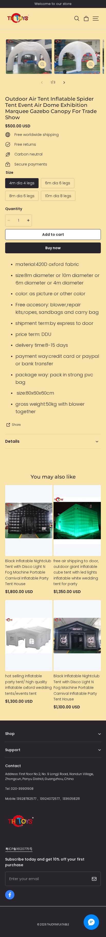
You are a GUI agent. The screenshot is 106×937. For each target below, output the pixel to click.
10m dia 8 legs (58, 195)
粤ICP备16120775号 (18, 849)
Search (10, 758)
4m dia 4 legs (21, 183)
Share (16, 424)
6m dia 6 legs (57, 183)
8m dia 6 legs (21, 195)
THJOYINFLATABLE (58, 924)
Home (9, 742)
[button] (77, 18)
